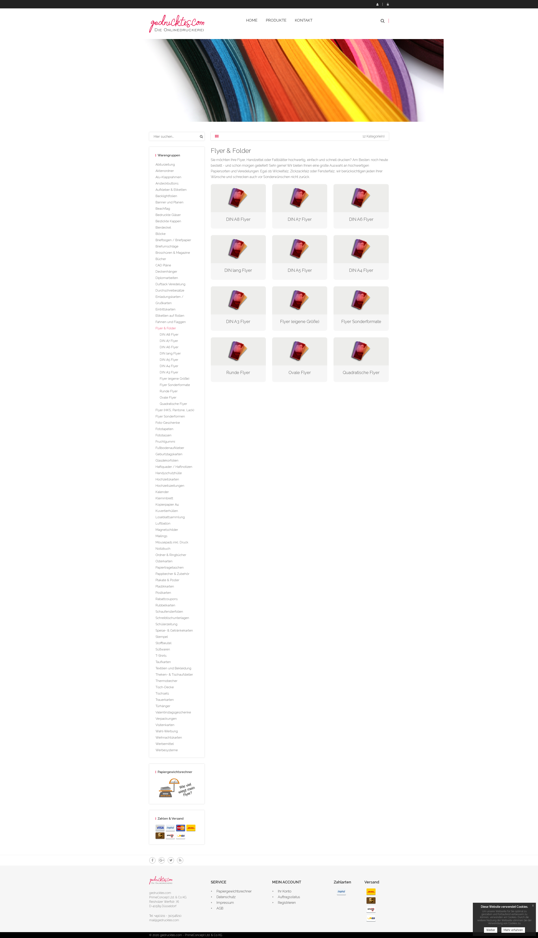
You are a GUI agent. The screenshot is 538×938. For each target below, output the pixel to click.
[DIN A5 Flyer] (299, 248)
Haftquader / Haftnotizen (174, 467)
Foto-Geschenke (168, 423)
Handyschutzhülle (169, 473)
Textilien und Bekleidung (173, 668)
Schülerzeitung (166, 624)
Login (387, 4)
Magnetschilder (167, 530)
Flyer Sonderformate (175, 385)
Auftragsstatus (289, 897)
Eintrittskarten (165, 309)
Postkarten (163, 593)
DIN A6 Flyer (169, 347)
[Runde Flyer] (238, 351)
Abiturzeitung (165, 164)
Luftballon (163, 523)
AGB (219, 908)
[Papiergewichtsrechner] (177, 789)
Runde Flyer (169, 391)
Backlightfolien (166, 196)
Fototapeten (164, 429)
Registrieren (377, 4)
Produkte (276, 20)
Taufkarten (163, 662)
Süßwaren (163, 649)
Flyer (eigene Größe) (174, 379)
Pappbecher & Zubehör (172, 574)
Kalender (162, 492)
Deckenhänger (166, 271)
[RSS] (180, 860)
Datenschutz (226, 897)
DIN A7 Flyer (169, 341)
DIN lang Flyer (170, 353)
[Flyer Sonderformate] (361, 300)
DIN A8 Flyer (169, 334)
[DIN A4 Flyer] (361, 248)
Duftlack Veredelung (170, 284)
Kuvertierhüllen (167, 511)
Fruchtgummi (165, 441)
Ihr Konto (284, 891)
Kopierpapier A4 (167, 504)
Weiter (490, 930)
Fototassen (163, 435)
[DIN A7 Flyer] (299, 197)
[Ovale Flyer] (299, 351)
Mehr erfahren (513, 930)
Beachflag (163, 209)
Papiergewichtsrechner (234, 891)
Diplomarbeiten (167, 278)
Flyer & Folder (166, 328)
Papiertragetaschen (170, 567)
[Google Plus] (161, 860)
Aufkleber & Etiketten (171, 190)
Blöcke (161, 234)
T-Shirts (161, 656)
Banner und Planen (169, 202)
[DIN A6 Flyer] (361, 197)
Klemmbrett (164, 498)
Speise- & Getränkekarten (174, 630)
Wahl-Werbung (167, 731)
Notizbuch (163, 549)
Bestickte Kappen (168, 221)
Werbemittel (165, 744)
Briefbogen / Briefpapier (173, 240)
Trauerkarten (165, 700)
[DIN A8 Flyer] (238, 197)
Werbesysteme (167, 750)
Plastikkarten (165, 586)
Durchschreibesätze (170, 290)
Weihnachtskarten (169, 737)
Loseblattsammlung (170, 517)
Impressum (225, 903)
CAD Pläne (163, 265)
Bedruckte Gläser (168, 215)
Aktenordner (165, 171)
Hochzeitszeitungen (170, 486)
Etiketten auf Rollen (170, 316)
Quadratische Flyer (173, 404)
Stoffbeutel (163, 643)
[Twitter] (171, 860)
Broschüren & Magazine (173, 253)
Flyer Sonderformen (170, 416)
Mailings (161, 536)
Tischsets (162, 693)
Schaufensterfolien (169, 612)
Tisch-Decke (165, 687)
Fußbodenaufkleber (170, 448)
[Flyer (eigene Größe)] (299, 300)
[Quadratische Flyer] (361, 351)
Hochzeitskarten (167, 479)
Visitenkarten (165, 725)
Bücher (161, 259)
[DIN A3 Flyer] (238, 300)
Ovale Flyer (168, 397)
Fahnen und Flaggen (171, 322)
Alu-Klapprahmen (168, 177)
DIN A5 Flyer (169, 360)
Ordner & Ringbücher (171, 555)
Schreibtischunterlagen (172, 618)
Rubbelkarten (165, 605)
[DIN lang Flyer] (238, 248)
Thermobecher (166, 681)
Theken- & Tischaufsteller (174, 674)
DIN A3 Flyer (169, 372)
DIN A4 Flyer (169, 366)
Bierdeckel (163, 227)
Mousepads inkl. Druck (172, 542)
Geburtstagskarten (169, 454)
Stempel (162, 637)
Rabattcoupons (167, 599)
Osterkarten (164, 561)
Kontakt (304, 20)
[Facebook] (152, 860)
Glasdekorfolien (167, 460)
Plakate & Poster (167, 580)
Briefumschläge (167, 246)
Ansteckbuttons (167, 183)
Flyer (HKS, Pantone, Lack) (175, 410)
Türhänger (163, 706)
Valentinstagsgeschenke (173, 712)
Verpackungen (166, 719)
